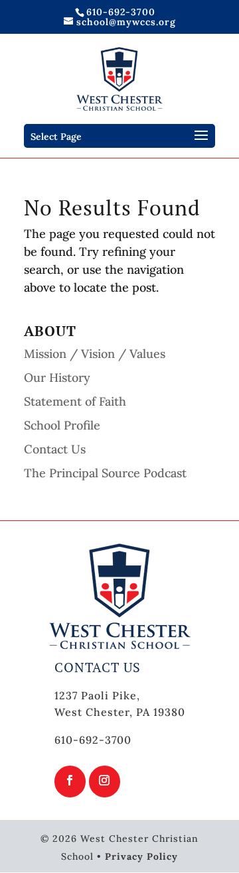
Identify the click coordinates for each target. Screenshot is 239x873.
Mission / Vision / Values (94, 353)
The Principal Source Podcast (105, 473)
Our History (57, 377)
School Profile (62, 425)
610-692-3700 (120, 12)
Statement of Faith (75, 401)
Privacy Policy (141, 856)
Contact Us (55, 449)
